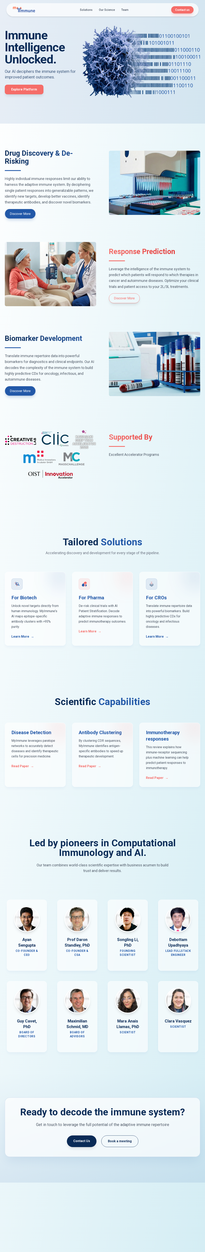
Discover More (20, 214)
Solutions (86, 9)
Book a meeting (120, 1141)
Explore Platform (24, 89)
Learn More (22, 636)
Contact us (182, 9)
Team (125, 9)
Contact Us (81, 1141)
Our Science (107, 9)
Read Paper (22, 766)
